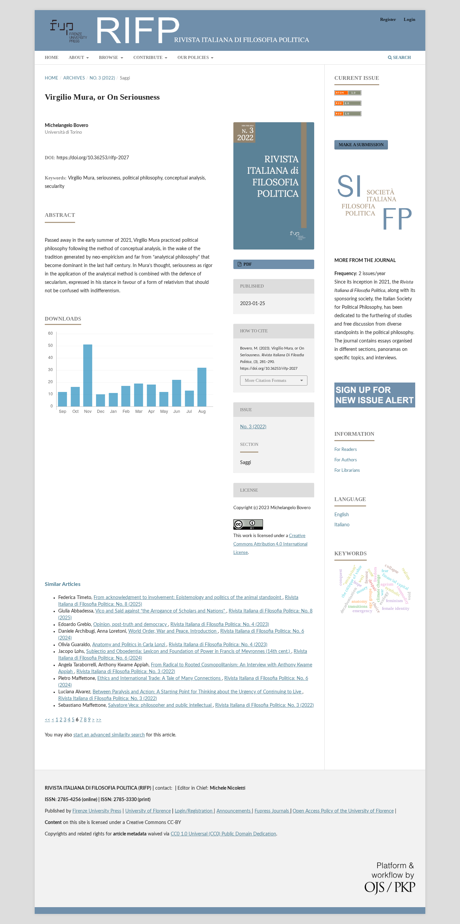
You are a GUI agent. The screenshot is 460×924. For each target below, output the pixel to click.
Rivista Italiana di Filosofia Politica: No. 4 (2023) (219, 624)
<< (47, 720)
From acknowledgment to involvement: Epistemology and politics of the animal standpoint (188, 597)
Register (388, 19)
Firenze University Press (96, 811)
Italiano (342, 525)
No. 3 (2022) (102, 78)
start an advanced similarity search (109, 735)
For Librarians (347, 470)
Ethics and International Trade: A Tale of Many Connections (159, 678)
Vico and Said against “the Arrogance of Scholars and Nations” (160, 611)
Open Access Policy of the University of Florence (343, 811)
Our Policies (193, 57)
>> (98, 720)
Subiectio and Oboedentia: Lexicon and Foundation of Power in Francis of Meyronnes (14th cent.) (188, 651)
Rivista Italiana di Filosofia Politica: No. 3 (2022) (125, 671)
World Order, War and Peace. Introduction (173, 631)
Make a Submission (361, 144)
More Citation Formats (265, 380)
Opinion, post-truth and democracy (130, 624)
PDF (247, 264)
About (77, 57)
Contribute (148, 57)
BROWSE (109, 57)
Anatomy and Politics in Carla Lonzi (129, 644)
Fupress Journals (272, 811)
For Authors (345, 460)
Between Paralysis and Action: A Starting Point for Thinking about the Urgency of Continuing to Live (197, 692)
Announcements (234, 811)
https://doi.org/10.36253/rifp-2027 (93, 158)
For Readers (345, 450)
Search (401, 57)
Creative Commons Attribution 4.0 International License (270, 544)
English (341, 515)
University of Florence (148, 811)
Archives (74, 78)
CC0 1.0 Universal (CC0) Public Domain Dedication (223, 834)
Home (52, 57)
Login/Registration (194, 811)
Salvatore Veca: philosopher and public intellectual (160, 705)
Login (409, 19)
